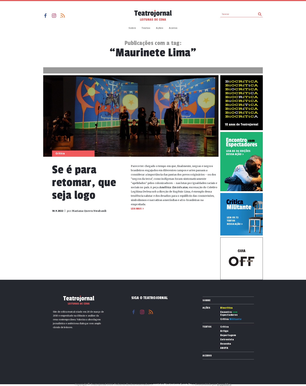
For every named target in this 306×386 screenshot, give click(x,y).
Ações (159, 28)
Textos (146, 28)
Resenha (225, 343)
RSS (63, 15)
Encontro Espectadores (229, 313)
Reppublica (224, 384)
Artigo (224, 331)
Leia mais (136, 208)
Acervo (173, 28)
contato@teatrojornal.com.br (172, 384)
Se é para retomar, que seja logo (84, 182)
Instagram (54, 15)
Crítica (231, 319)
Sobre (132, 28)
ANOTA (224, 348)
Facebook (45, 15)
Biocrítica (226, 307)
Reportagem (228, 335)
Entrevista (227, 339)
